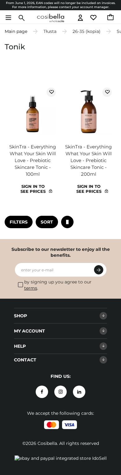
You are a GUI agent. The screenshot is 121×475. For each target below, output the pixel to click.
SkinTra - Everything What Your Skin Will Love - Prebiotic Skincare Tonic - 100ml (32, 160)
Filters (19, 222)
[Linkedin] (79, 392)
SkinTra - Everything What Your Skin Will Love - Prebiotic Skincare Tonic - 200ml (88, 160)
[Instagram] (60, 392)
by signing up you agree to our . (58, 285)
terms (30, 288)
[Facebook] (42, 392)
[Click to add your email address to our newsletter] (98, 269)
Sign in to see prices (33, 189)
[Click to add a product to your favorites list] (51, 92)
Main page (16, 31)
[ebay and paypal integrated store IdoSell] (61, 458)
